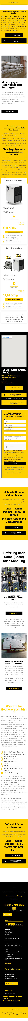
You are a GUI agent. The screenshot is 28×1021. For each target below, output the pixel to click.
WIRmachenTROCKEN (8, 892)
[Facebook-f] (9, 1009)
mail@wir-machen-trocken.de (12, 951)
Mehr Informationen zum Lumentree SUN (13, 959)
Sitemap (8, 963)
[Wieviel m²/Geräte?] (14, 216)
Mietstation (6, 440)
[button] (14, 2)
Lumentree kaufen (9, 954)
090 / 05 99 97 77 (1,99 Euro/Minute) (14, 946)
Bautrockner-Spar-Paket (14, 248)
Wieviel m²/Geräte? (14, 219)
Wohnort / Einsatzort (8, 427)
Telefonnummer (7, 431)
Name (5, 419)
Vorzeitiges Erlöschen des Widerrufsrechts (12, 450)
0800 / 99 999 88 (14, 906)
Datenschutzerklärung (14, 896)
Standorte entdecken (10, 993)
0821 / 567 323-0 (9, 940)
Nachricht (6, 435)
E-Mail (5, 423)
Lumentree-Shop (9, 956)
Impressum (14, 899)
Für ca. (9, 212)
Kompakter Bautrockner (14, 180)
